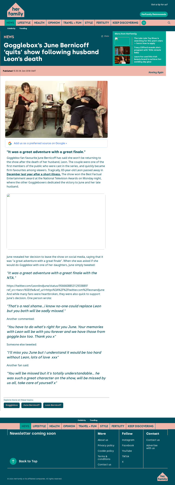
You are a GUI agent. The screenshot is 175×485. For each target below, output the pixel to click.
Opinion (54, 22)
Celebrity (11, 28)
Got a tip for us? (159, 4)
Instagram (128, 440)
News (10, 22)
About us (103, 440)
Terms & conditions (104, 458)
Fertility (102, 22)
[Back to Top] (13, 461)
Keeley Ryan (156, 72)
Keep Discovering (125, 22)
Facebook (128, 445)
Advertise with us (152, 447)
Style (89, 22)
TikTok (125, 456)
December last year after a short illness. (34, 174)
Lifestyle (24, 22)
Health (39, 22)
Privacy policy (106, 445)
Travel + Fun (72, 22)
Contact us (104, 464)
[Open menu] (144, 22)
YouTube (127, 451)
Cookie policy (106, 451)
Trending (23, 28)
